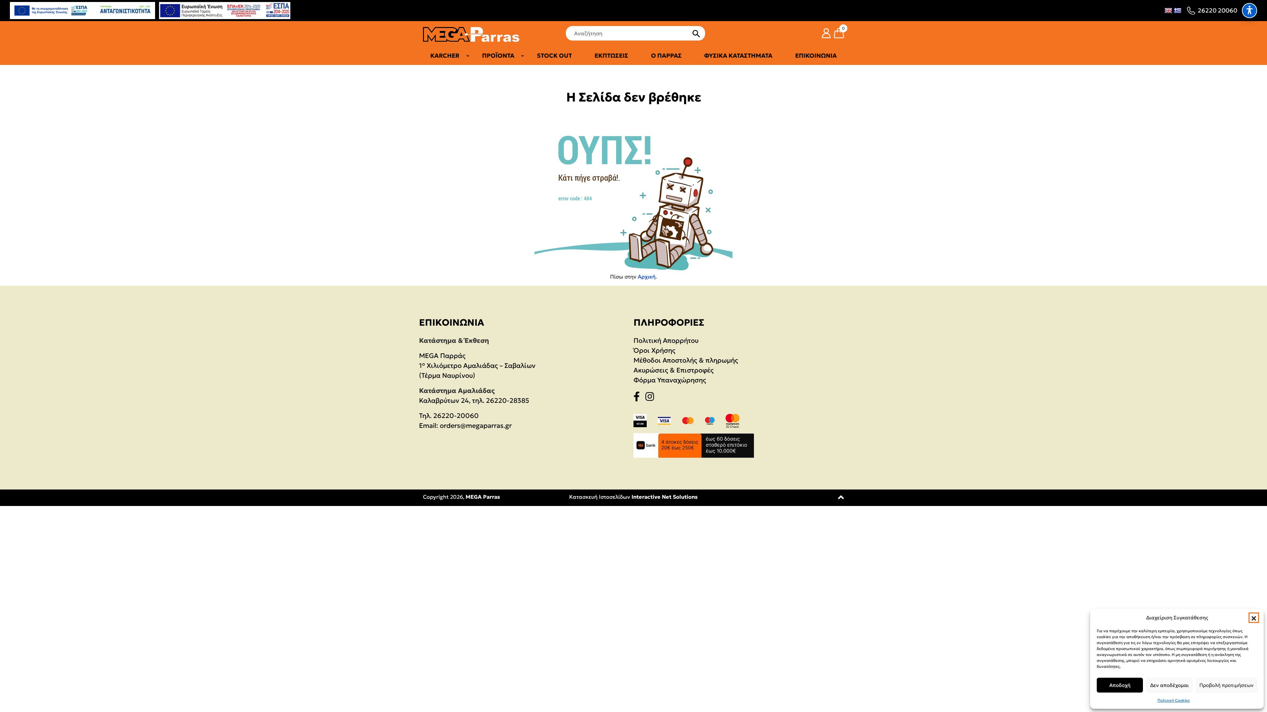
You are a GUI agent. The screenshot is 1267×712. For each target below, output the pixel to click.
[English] (1168, 11)
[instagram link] (651, 398)
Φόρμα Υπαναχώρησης (670, 380)
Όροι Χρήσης (654, 350)
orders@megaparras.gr (476, 425)
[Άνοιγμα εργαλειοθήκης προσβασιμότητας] (1249, 10)
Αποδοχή (1119, 685)
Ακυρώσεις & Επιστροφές (674, 370)
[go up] (841, 498)
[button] (1254, 617)
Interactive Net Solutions (665, 496)
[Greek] (1178, 11)
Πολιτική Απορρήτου (666, 340)
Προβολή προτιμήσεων (1226, 685)
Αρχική (647, 276)
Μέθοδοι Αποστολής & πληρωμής (686, 360)
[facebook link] (639, 398)
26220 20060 (1217, 10)
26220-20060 (456, 415)
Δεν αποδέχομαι (1169, 685)
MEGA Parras (483, 496)
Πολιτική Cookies (1173, 700)
